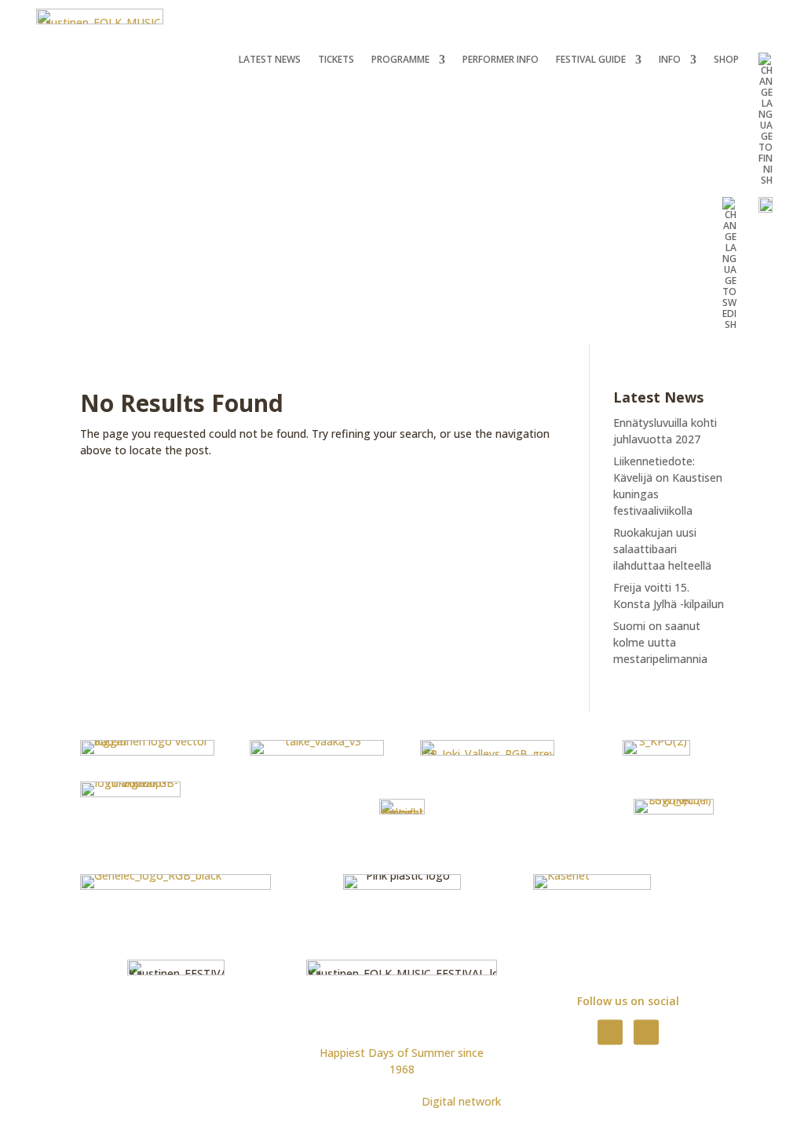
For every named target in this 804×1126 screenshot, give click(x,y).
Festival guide (591, 60)
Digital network (461, 1101)
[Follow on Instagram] (646, 1031)
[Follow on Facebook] (610, 1031)
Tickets (336, 60)
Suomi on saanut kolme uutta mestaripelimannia (660, 642)
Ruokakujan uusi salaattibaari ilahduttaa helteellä (662, 549)
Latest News (270, 60)
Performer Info (500, 60)
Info (670, 60)
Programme (400, 60)
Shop (726, 60)
